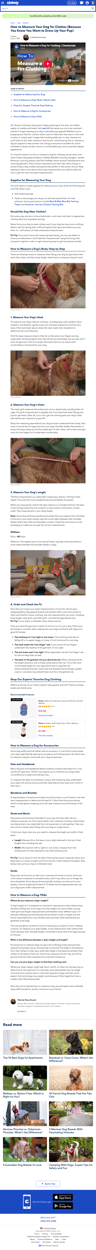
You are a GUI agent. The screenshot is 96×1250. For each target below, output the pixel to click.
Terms (36, 1234)
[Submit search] (92, 8)
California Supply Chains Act (38, 1236)
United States (49, 1228)
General (25, 23)
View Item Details (45, 715)
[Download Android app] (63, 1206)
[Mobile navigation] (3, 3)
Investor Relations (45, 1239)
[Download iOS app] (63, 1197)
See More (22, 1011)
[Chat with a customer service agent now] (81, 3)
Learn (64, 1239)
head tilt (46, 128)
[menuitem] (27, 94)
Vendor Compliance (61, 1236)
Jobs (57, 1239)
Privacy (45, 1234)
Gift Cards (46, 1242)
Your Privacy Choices (49, 1245)
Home (12, 23)
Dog (18, 23)
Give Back (35, 1242)
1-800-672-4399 (48, 1221)
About (32, 1239)
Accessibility (56, 1234)
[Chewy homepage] (13, 3)
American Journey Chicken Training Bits (44, 204)
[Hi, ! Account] (88, 3)
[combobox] (48, 8)
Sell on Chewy (59, 1242)
